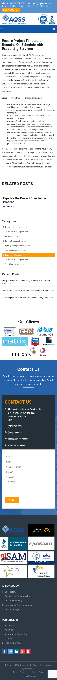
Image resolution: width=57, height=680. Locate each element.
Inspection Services (13, 236)
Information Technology (17, 634)
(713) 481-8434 (15, 432)
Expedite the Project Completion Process (23, 200)
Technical (9, 638)
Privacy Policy (19, 672)
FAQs (29, 6)
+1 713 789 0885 (17, 3)
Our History (10, 591)
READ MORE (7, 207)
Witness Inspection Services (16, 250)
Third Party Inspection (14, 264)
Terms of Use (37, 672)
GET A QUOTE (10, 10)
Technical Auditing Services (16, 232)
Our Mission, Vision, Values (18, 596)
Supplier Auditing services (16, 227)
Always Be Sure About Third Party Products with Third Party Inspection (27, 281)
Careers (36, 6)
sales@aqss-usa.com (41, 3)
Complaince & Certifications (18, 605)
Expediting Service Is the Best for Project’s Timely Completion (27, 298)
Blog (15, 6)
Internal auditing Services (15, 241)
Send (11, 500)
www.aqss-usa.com (17, 445)
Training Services (13, 643)
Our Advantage (12, 609)
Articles (22, 6)
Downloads (7, 6)
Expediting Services (13, 255)
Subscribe (45, 6)
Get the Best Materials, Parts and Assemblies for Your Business (28, 290)
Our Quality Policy (13, 600)
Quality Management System (17, 246)
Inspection (10, 625)
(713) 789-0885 (15, 426)
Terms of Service (28, 676)
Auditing (9, 629)
